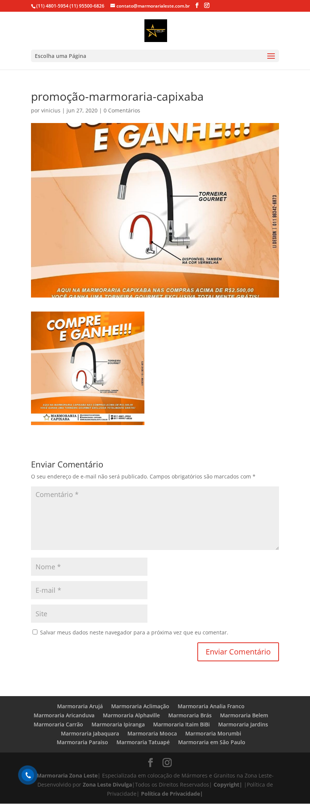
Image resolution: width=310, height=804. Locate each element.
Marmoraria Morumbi (213, 733)
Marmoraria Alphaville (131, 715)
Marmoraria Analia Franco (211, 706)
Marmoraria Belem (244, 715)
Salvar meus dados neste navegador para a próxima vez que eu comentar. (134, 632)
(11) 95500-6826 (86, 6)
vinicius (50, 110)
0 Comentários (122, 110)
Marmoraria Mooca (152, 733)
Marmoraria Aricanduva (64, 715)
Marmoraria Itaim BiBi (181, 724)
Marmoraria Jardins (243, 724)
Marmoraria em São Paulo (211, 742)
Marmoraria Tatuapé (143, 742)
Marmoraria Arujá (80, 706)
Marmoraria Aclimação (140, 706)
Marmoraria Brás (190, 715)
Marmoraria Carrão (58, 724)
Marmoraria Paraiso (82, 742)
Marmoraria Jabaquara (90, 733)
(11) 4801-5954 (52, 6)
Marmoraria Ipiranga (118, 724)
